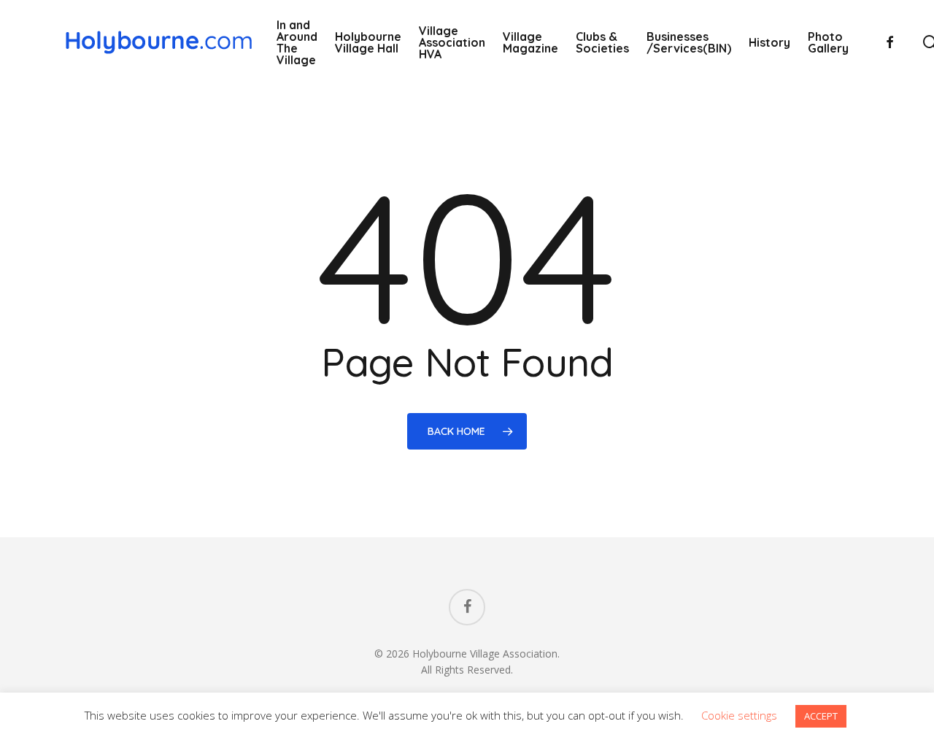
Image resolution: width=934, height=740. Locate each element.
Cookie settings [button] (739, 715)
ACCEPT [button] (821, 715)
